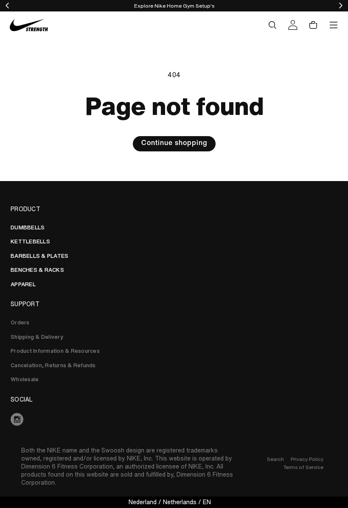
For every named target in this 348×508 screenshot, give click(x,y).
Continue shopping (174, 143)
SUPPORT (25, 304)
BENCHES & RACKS (37, 270)
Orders (20, 322)
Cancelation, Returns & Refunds (53, 365)
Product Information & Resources (55, 351)
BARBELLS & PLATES (39, 256)
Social (22, 399)
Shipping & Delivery (37, 337)
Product (25, 209)
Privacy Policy (307, 459)
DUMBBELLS (28, 227)
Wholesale (25, 379)
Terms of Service (303, 467)
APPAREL (23, 284)
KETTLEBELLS (30, 241)
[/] (28, 25)
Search (275, 459)
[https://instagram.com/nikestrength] (174, 419)
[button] (272, 25)
